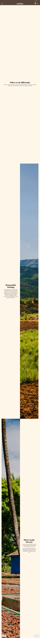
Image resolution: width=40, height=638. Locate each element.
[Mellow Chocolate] (20, 3)
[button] (2, 3)
